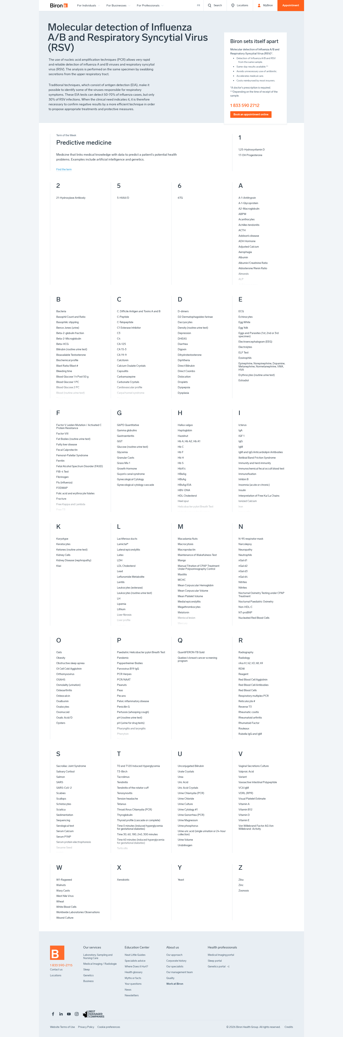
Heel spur (183, 501)
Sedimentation (64, 815)
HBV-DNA (184, 490)
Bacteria (61, 311)
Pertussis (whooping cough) (133, 712)
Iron (240, 506)
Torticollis (122, 848)
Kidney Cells (63, 555)
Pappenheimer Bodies (130, 663)
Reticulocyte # (246, 701)
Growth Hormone (127, 468)
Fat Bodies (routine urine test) (73, 439)
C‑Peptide (123, 316)
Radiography (245, 652)
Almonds (243, 273)
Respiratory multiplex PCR (253, 695)
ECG (241, 311)
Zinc (240, 885)
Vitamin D (244, 815)
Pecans (121, 695)
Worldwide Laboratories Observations (78, 912)
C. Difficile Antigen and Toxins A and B (138, 311)
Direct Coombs (186, 371)
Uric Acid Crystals (188, 787)
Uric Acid (183, 782)
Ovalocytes (62, 706)
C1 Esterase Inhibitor (129, 327)
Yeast (181, 879)
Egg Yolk (243, 327)
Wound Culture (64, 917)
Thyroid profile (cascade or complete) (138, 820)
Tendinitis (122, 782)
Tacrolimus (123, 777)
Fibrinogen (62, 477)
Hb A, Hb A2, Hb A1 (189, 441)
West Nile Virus (65, 896)
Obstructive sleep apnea (70, 663)
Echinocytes (245, 316)
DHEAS (182, 338)
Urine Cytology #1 (188, 809)
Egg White (244, 322)
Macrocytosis (185, 544)
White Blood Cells (66, 906)
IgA (240, 430)
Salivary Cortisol (65, 771)
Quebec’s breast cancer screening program (197, 659)
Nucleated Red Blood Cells (253, 617)
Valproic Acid (246, 771)
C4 (118, 338)
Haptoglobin (185, 430)
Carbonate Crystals (128, 382)
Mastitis (182, 574)
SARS (59, 782)
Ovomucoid (62, 712)
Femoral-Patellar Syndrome (72, 455)
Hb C (181, 446)
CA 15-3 (121, 349)
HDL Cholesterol (187, 495)
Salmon (60, 777)
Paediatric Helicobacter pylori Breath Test (141, 652)
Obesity (60, 657)
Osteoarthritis (64, 690)
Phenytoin (123, 733)
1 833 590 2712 (244, 105)
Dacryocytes (185, 322)
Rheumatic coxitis (248, 712)
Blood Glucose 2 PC (67, 387)
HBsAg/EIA (184, 484)
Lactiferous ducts (127, 538)
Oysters (60, 723)
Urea (180, 777)
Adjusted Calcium (248, 246)
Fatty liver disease (66, 444)
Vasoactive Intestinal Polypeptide (257, 782)
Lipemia (121, 604)
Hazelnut (183, 436)
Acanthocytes (246, 219)
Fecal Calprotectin (67, 449)
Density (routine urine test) (193, 327)
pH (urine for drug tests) (131, 723)
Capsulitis (122, 371)
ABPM (242, 214)
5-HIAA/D (123, 197)
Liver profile (123, 620)
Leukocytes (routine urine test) (134, 593)
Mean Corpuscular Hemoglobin (195, 585)
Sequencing (63, 820)
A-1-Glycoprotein (248, 203)
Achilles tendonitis (248, 225)
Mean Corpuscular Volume (193, 590)
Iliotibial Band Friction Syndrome (257, 457)
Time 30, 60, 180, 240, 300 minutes (137, 834)
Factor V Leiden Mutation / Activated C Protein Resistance (78, 426)
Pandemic (123, 657)
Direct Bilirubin (186, 365)
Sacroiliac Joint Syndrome (71, 766)
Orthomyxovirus (65, 674)
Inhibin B (243, 479)
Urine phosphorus (188, 825)
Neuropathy (245, 549)
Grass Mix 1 (123, 463)
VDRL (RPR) (245, 793)
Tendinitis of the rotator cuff (133, 787)
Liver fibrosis (124, 614)
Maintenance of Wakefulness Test (197, 555)
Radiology (244, 657)
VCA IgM (243, 787)
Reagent (243, 674)
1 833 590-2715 (61, 965)
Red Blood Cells (247, 690)
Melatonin (183, 612)
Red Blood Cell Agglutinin (252, 679)
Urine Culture (185, 804)
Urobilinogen (185, 845)
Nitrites (242, 582)
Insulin (242, 490)
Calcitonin (122, 360)
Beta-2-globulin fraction (70, 333)
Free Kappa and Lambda (70, 504)
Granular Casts (125, 457)
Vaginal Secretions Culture (253, 766)
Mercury (182, 623)
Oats (59, 652)
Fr (198, 5)
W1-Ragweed (64, 879)
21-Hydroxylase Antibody (70, 197)
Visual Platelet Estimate (252, 798)
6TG (180, 197)
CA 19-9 (122, 354)
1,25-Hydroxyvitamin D (251, 149)
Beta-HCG (62, 344)
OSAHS (60, 679)
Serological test (65, 825)
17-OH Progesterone (250, 155)
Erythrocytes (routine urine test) (256, 375)
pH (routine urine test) (129, 717)
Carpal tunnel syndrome (130, 393)
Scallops (61, 798)
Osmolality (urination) (68, 685)
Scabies (61, 793)
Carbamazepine (126, 376)
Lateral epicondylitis (128, 549)
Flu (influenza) (64, 482)
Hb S (180, 463)
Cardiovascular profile (129, 387)
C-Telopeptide (125, 322)
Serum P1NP (63, 836)
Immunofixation (247, 474)
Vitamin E (243, 820)
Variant (242, 777)
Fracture (61, 498)
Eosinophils (245, 358)
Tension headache (127, 798)
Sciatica (61, 809)
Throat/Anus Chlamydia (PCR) (134, 809)
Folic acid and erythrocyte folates (75, 493)
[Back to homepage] (57, 954)
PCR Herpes (124, 674)
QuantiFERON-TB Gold (191, 652)
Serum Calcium (65, 831)
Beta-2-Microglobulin (68, 338)
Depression (184, 333)
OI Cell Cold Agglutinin (69, 668)
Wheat (60, 901)
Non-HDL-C (245, 607)
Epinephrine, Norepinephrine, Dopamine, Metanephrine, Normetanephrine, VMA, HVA (261, 366)
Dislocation (184, 376)
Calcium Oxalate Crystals (131, 365)
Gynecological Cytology (130, 479)
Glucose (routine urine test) (132, 446)
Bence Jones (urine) (67, 327)
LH (118, 598)
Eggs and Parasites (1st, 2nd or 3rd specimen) (258, 335)
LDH (119, 560)
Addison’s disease (248, 235)
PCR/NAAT (124, 679)
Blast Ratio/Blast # (67, 365)
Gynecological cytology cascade (135, 484)
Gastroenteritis (125, 436)
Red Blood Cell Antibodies (253, 685)
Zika (240, 879)
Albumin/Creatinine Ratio (253, 263)
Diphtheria (184, 360)
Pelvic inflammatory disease (133, 701)
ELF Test (243, 352)
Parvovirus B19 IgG (128, 668)
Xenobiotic (123, 879)
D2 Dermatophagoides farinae (195, 316)
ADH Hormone (246, 241)
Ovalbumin (62, 701)
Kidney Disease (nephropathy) (73, 560)
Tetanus (121, 804)
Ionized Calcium (247, 501)
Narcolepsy (245, 544)
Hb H (181, 457)
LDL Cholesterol (126, 566)
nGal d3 (243, 571)
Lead (120, 571)
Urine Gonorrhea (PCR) (191, 815)
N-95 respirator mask (250, 538)
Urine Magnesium (188, 820)
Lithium (121, 609)
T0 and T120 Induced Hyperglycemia (138, 766)
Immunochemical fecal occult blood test (261, 468)
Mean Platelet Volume (190, 596)
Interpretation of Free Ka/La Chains (258, 495)
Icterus (242, 425)
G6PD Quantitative (128, 425)
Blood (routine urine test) (70, 393)
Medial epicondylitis (189, 601)
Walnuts (61, 885)
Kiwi (58, 566)
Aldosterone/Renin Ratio (252, 268)
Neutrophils (245, 555)
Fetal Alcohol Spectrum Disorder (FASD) (79, 466)
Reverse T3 (245, 706)
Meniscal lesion (186, 617)
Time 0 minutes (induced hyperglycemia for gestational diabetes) (140, 827)
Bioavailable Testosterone (71, 354)
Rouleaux (243, 728)
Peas (120, 690)
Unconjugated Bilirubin (191, 766)
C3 (118, 333)
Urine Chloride (186, 798)
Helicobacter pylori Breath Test (195, 506)
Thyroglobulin (125, 815)
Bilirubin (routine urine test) (71, 349)
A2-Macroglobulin (248, 208)
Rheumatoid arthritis (250, 717)
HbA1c (182, 468)
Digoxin (182, 349)
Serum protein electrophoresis (73, 842)
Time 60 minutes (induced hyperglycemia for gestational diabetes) (140, 841)
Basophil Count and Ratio (70, 316)
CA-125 (121, 344)
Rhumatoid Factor (248, 723)
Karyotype (62, 538)
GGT (120, 441)
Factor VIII (62, 433)
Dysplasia (183, 393)
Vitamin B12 (245, 809)
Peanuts (122, 685)
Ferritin (60, 460)
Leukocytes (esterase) (130, 587)
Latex (120, 555)
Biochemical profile (67, 360)
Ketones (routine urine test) (72, 549)
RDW (241, 668)
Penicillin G (123, 706)
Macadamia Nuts (188, 538)
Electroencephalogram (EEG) (255, 341)
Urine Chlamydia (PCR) (191, 793)
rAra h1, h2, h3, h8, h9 (250, 663)
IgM (240, 446)
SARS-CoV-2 (64, 787)
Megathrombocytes (189, 607)
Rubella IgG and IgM (250, 733)
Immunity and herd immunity (254, 463)
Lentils (121, 582)
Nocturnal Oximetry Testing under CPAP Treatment (261, 594)
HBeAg (182, 474)
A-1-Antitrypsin (247, 197)
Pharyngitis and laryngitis (131, 728)
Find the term (64, 169)
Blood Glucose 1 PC (67, 382)
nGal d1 (242, 560)
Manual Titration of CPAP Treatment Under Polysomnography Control (198, 567)
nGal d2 (243, 566)
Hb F (180, 452)
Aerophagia (245, 252)
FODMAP (62, 487)
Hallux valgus (185, 425)
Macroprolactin (186, 549)
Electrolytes (245, 347)
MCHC (182, 579)
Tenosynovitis (124, 793)
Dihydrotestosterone (190, 354)
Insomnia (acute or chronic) (254, 484)
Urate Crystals (186, 771)
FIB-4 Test (62, 471)
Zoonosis (243, 890)
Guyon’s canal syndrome (131, 474)
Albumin (243, 257)
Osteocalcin (63, 695)
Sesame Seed (64, 847)
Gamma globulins (127, 430)
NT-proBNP (245, 612)
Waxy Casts (63, 890)
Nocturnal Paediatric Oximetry (255, 601)
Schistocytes (63, 804)
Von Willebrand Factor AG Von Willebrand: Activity (256, 827)
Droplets (183, 382)
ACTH (242, 230)
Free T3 (60, 509)
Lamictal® (122, 544)
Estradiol (243, 380)
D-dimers (183, 311)
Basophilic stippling (67, 322)
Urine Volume (185, 839)
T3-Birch (122, 771)
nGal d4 (243, 576)
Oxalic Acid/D (64, 717)
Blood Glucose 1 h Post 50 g (72, 376)
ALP (240, 279)
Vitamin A (244, 804)
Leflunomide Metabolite (130, 576)
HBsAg (182, 479)
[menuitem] (59, 5)
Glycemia (122, 452)
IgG (240, 441)
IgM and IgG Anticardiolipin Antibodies (260, 452)
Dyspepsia (184, 387)
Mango (182, 560)
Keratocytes (63, 544)
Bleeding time (64, 371)
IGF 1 (241, 436)
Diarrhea (183, 344)
